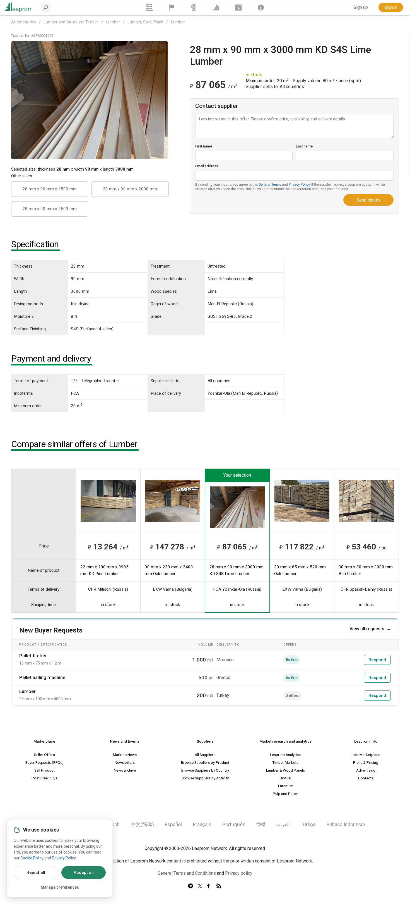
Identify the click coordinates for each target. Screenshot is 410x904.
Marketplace (44, 741)
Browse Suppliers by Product (205, 762)
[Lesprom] (261, 7)
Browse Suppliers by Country (205, 770)
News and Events (124, 741)
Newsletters (125, 762)
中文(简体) (142, 824)
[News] (194, 7)
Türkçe (308, 824)
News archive (125, 770)
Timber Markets (285, 762)
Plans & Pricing (365, 762)
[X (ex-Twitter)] (200, 886)
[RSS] (218, 886)
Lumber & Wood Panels (285, 770)
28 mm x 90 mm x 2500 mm (50, 208)
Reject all (35, 872)
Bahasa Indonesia (346, 824)
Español (173, 824)
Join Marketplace (365, 754)
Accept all (84, 872)
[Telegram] (190, 886)
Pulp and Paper (285, 793)
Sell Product (44, 770)
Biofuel (285, 778)
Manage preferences (60, 887)
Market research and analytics (285, 741)
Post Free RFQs (44, 778)
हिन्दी (260, 824)
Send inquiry (368, 200)
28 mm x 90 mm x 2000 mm (130, 189)
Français (202, 824)
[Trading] (149, 7)
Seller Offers (44, 754)
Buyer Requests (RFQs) (44, 762)
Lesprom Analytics (285, 754)
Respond (377, 659)
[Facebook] (209, 886)
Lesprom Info (365, 741)
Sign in (390, 7)
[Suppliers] (171, 7)
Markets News (125, 754)
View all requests (370, 628)
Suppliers (205, 741)
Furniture (285, 786)
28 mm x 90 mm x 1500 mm (50, 189)
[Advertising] (238, 7)
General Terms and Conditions (187, 873)
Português (233, 824)
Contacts (365, 778)
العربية (283, 824)
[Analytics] (216, 7)
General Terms (270, 184)
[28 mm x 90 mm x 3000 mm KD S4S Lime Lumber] (89, 100)
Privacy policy (238, 873)
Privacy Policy (299, 184)
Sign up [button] (360, 7)
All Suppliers (205, 754)
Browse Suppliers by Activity (205, 778)
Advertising (365, 770)
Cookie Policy (32, 858)
